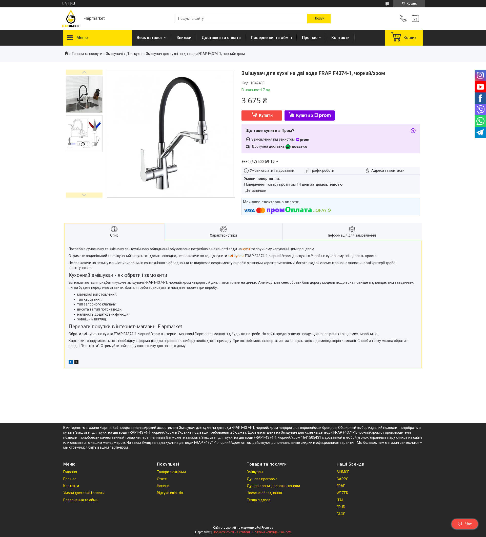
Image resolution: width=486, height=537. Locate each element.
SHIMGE (343, 472)
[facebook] (71, 363)
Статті (162, 479)
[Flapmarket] (71, 18)
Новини (163, 486)
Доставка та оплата (221, 37)
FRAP (341, 486)
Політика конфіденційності (271, 532)
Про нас (309, 37)
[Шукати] (319, 18)
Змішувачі (114, 54)
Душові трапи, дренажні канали (273, 486)
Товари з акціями (171, 472)
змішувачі (236, 256)
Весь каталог (150, 37)
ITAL (340, 500)
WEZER (342, 493)
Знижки (183, 37)
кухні (246, 249)
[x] (76, 363)
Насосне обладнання (264, 493)
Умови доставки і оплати (84, 493)
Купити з (304, 115)
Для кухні (134, 54)
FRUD (341, 507)
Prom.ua (267, 527)
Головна (70, 472)
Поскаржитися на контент (231, 532)
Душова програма (262, 479)
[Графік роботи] (415, 18)
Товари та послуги (87, 54)
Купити (266, 115)
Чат (468, 524)
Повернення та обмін (271, 37)
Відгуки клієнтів (170, 493)
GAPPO (343, 479)
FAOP (341, 514)
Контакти (340, 37)
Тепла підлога (258, 500)
